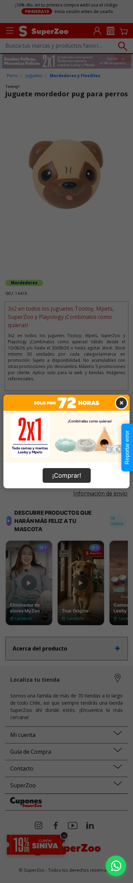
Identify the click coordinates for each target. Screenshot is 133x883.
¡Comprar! (66, 475)
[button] (116, 866)
